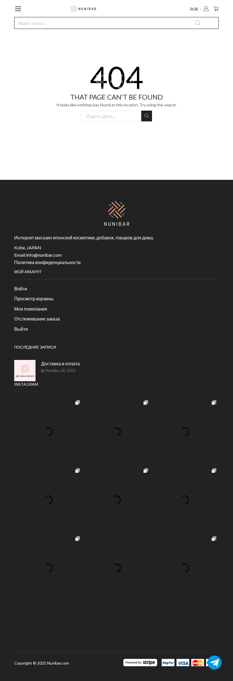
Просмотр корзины (34, 298)
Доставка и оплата (60, 363)
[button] (206, 9)
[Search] (146, 116)
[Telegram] (214, 662)
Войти (20, 288)
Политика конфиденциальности (47, 262)
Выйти (21, 329)
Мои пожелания (30, 308)
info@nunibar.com (44, 255)
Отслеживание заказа (37, 318)
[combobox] (116, 23)
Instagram (26, 384)
